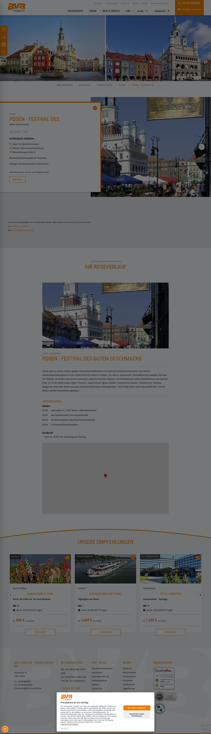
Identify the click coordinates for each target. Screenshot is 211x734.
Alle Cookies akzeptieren (136, 708)
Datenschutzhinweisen (69, 724)
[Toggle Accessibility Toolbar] (5, 729)
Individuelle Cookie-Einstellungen (137, 715)
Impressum (64, 728)
